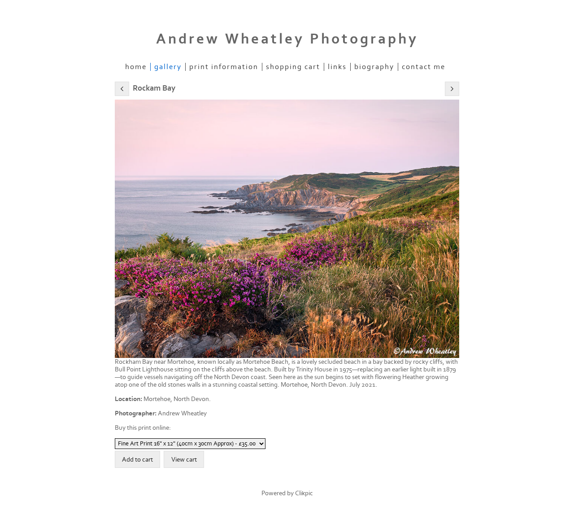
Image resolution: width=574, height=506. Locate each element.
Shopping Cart (293, 67)
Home (136, 67)
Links (337, 67)
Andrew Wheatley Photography (287, 39)
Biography (374, 67)
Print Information (223, 67)
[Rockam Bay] (287, 229)
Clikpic (304, 493)
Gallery (168, 67)
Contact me (423, 67)
